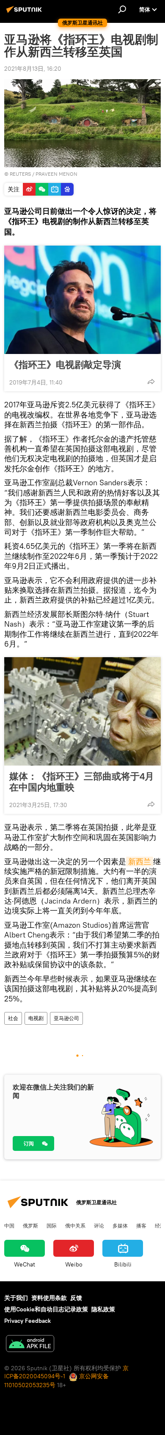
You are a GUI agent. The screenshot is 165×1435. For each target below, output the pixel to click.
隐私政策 (103, 1309)
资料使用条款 (49, 1298)
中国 (9, 1225)
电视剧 (36, 1018)
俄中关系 (75, 1225)
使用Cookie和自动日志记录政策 (46, 1309)
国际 (52, 1225)
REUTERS (20, 174)
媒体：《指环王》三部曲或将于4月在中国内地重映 (81, 782)
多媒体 (120, 1225)
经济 (160, 1225)
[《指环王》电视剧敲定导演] (82, 300)
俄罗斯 (30, 1225)
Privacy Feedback (27, 1320)
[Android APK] (30, 1344)
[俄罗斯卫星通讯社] (25, 13)
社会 (13, 1018)
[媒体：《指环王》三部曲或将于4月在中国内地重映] (82, 711)
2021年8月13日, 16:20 (32, 68)
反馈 (76, 1298)
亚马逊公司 (66, 1018)
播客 (141, 1225)
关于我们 (16, 1298)
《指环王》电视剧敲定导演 (65, 364)
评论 (99, 1225)
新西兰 (139, 861)
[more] (151, 381)
